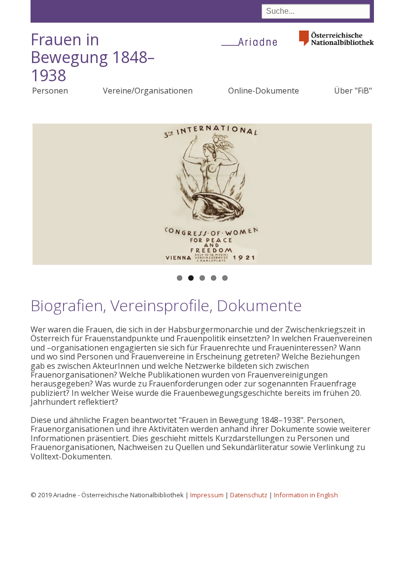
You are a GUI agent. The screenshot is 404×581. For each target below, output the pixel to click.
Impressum (207, 494)
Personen (50, 90)
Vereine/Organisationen (148, 90)
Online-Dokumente (263, 90)
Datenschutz (249, 494)
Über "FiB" (353, 90)
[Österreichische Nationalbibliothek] (336, 49)
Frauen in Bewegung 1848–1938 (93, 57)
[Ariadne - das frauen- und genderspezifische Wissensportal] (252, 41)
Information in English (306, 494)
